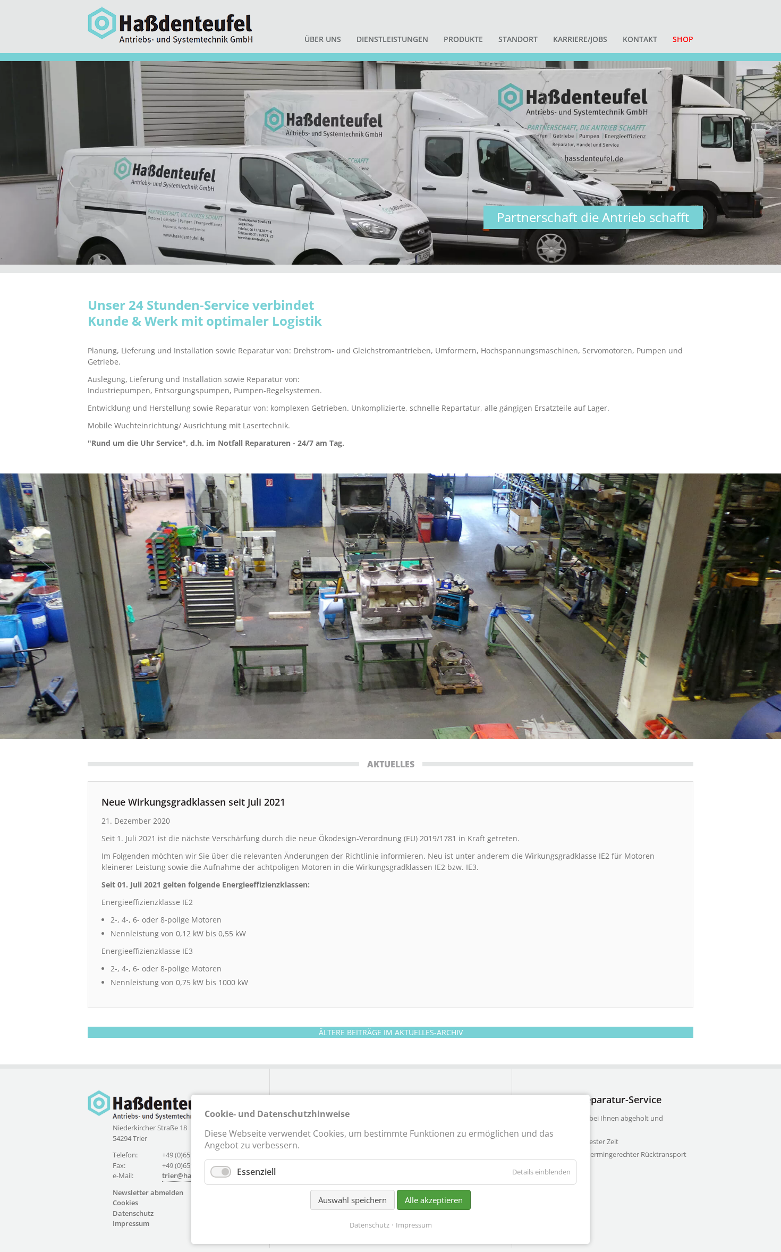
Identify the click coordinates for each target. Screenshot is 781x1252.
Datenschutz (133, 1213)
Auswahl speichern (352, 1200)
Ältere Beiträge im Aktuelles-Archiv (391, 1032)
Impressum (131, 1223)
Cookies (125, 1202)
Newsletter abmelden (148, 1192)
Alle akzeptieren (434, 1200)
